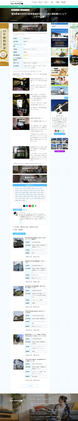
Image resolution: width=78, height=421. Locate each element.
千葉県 (53, 403)
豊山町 (31, 192)
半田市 (38, 194)
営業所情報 (58, 416)
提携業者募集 (48, 416)
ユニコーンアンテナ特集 (49, 409)
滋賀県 (32, 405)
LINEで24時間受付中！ (40, 395)
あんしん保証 (38, 413)
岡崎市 (35, 196)
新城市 (16, 200)
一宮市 (21, 188)
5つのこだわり (32, 399)
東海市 (31, 194)
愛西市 (34, 192)
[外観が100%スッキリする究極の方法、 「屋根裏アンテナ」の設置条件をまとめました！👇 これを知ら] (65, 140)
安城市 (39, 196)
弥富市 (16, 194)
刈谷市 (43, 196)
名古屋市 (17, 188)
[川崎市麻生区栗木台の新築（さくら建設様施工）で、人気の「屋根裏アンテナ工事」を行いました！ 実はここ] (53, 146)
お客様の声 (38, 399)
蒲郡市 (20, 200)
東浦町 (28, 196)
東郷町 (27, 192)
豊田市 (32, 196)
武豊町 (24, 196)
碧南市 (27, 198)
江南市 (42, 190)
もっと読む (30, 385)
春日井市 (17, 190)
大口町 (20, 192)
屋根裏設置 (20, 229)
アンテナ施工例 (44, 399)
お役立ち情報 (45, 413)
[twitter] (24, 206)
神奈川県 (50, 403)
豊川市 (43, 198)
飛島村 (27, 194)
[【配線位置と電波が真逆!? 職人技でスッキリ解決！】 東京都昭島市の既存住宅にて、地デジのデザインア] (59, 146)
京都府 (62, 403)
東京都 (44, 403)
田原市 (23, 200)
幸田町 (35, 198)
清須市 (38, 190)
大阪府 (56, 403)
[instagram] (19, 222)
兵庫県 (59, 403)
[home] (21, 222)
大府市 (16, 196)
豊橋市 (39, 198)
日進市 (21, 190)
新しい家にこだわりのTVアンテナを (16, 398)
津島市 (42, 192)
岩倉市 (33, 188)
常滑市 (42, 194)
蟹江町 (23, 194)
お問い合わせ (41, 416)
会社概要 (53, 416)
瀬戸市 (34, 190)
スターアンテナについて (59, 133)
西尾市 (23, 198)
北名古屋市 (25, 190)
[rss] (58, 131)
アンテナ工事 (16, 226)
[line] (33, 206)
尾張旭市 (29, 188)
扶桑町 (23, 192)
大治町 (20, 194)
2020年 (15, 229)
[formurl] (61, 131)
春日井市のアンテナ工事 (34, 226)
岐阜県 (35, 403)
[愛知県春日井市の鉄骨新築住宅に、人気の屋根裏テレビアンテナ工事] (27, 206)
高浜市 (20, 198)
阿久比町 (20, 196)
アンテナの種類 (32, 407)
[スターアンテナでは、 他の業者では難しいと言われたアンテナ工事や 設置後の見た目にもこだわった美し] (53, 140)
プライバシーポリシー (34, 416)
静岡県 (41, 403)
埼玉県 (47, 403)
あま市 (38, 192)
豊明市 (16, 192)
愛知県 (32, 403)
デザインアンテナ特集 (34, 409)
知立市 (16, 198)
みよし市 (31, 198)
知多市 (34, 194)
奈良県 (65, 403)
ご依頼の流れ (32, 413)
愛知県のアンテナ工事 (24, 226)
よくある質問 (51, 413)
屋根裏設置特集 (56, 409)
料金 (50, 399)
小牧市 (40, 188)
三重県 (38, 403)
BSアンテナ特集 (41, 409)
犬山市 (36, 188)
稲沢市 (24, 188)
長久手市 (31, 190)
